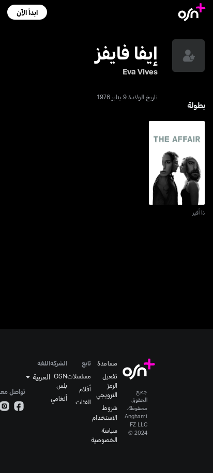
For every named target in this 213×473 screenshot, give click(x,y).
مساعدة (107, 363)
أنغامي (59, 398)
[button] (27, 12)
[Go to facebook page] (18, 407)
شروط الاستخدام (104, 412)
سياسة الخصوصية (104, 434)
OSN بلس (60, 380)
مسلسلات (79, 375)
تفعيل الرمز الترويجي (106, 385)
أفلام (85, 388)
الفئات (83, 401)
